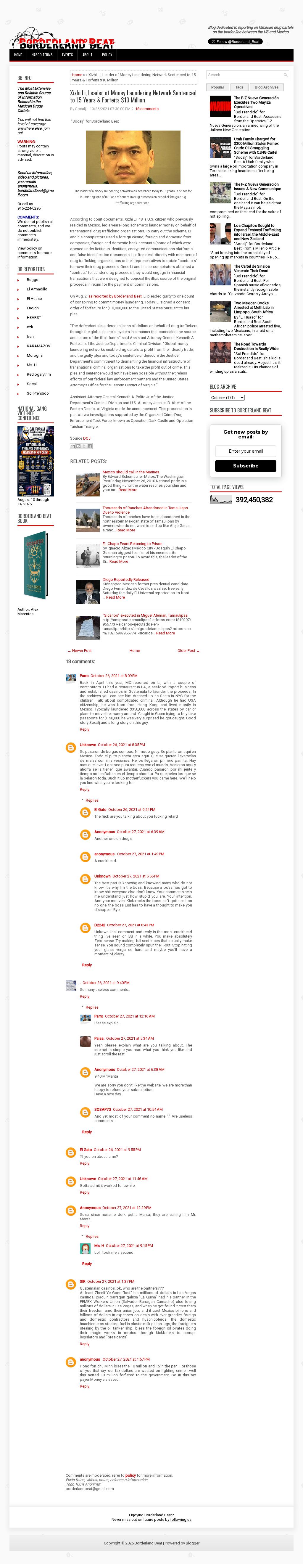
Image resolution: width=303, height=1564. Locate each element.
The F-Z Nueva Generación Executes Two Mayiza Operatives (256, 102)
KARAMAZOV (38, 346)
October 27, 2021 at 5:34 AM (130, 1038)
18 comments (147, 109)
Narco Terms (42, 54)
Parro (84, 675)
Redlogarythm (39, 374)
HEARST (34, 317)
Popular (217, 87)
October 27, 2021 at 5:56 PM (135, 876)
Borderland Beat (148, 1543)
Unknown (88, 744)
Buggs (32, 279)
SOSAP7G (102, 1109)
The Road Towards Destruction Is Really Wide (256, 346)
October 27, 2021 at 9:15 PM (129, 1245)
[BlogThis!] (78, 446)
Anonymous (104, 832)
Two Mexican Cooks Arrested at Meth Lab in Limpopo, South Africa (254, 307)
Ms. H (32, 365)
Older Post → (189, 650)
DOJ (87, 438)
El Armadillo (37, 289)
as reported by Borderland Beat (115, 296)
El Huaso (34, 298)
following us (180, 1519)
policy (32, 248)
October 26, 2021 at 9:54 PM (131, 809)
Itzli (30, 327)
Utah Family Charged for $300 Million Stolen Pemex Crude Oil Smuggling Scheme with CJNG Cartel (256, 146)
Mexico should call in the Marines (131, 472)
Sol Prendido (38, 393)
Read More (128, 490)
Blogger (192, 1543)
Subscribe (246, 466)
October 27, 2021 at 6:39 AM (141, 832)
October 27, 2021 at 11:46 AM (123, 1178)
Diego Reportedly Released (126, 579)
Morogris (35, 355)
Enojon (33, 308)
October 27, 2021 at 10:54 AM (138, 1109)
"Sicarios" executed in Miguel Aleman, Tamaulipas (145, 615)
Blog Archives (267, 87)
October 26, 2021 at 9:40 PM (106, 982)
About (88, 54)
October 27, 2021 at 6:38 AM (141, 1069)
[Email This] (73, 446)
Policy (107, 54)
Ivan (30, 336)
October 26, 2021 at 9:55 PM (117, 1149)
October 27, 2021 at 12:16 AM (130, 1016)
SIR (83, 1281)
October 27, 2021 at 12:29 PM (127, 1207)
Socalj (32, 384)
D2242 (99, 925)
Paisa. (99, 1038)
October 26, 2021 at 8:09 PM (114, 675)
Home (18, 54)
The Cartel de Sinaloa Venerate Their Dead (252, 268)
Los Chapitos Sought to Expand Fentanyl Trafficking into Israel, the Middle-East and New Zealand (257, 232)
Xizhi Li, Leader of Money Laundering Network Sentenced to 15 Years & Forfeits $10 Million (133, 96)
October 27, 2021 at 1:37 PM (110, 1281)
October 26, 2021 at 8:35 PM (121, 744)
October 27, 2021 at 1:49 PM (140, 854)
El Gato (100, 809)
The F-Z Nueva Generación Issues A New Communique (257, 186)
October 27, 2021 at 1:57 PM (126, 1359)
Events (67, 54)
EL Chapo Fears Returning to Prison (132, 543)
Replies (92, 800)
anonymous (104, 854)
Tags (240, 87)
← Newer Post (79, 650)
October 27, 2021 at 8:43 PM (130, 925)
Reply (84, 729)
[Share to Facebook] (90, 446)
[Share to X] (84, 446)
